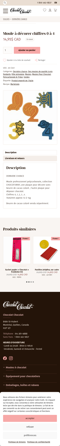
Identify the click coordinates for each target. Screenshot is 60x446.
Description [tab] (10, 153)
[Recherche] (5, 3)
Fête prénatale (18, 74)
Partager (41, 60)
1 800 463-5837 (44, 3)
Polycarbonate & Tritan (13, 77)
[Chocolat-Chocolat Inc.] (21, 11)
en (55, 3)
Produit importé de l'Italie (22, 81)
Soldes (6, 19)
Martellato (14, 84)
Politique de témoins (17, 442)
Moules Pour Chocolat (41, 74)
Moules (28, 74)
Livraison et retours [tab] (14, 158)
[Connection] (50, 11)
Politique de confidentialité (38, 442)
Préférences (30, 435)
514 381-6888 (21, 334)
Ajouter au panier (27, 50)
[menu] (5, 11)
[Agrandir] (30, 117)
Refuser (30, 427)
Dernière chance (19, 19)
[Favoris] (44, 11)
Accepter (30, 418)
